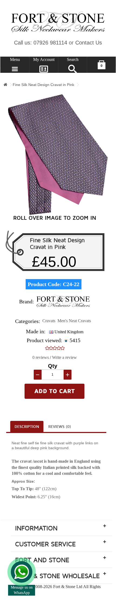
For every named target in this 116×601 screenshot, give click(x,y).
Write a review (64, 357)
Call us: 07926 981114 (40, 43)
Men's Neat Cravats (74, 320)
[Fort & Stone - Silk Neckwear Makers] (58, 22)
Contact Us (88, 43)
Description (27, 427)
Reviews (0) (59, 427)
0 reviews (40, 357)
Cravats (48, 320)
